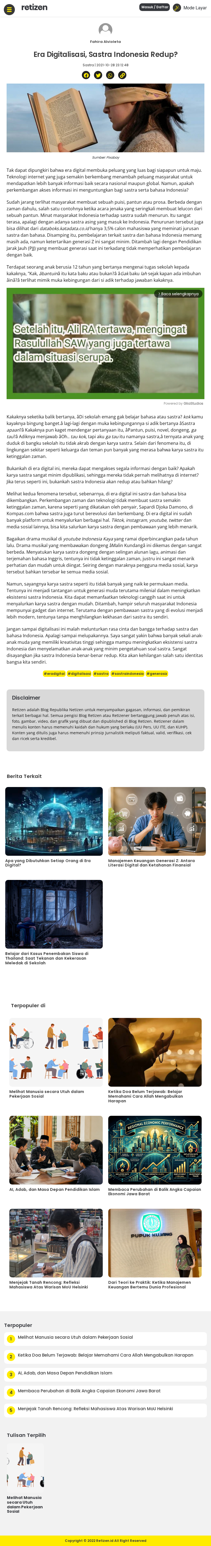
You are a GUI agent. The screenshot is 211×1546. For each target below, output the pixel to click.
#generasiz (156, 673)
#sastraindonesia (127, 673)
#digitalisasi (79, 673)
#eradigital (54, 673)
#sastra (101, 673)
